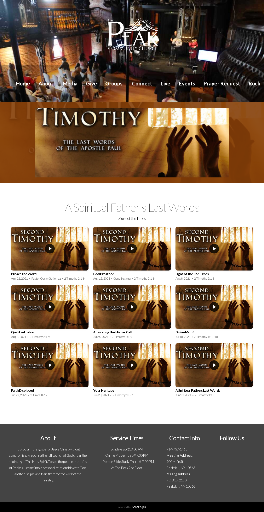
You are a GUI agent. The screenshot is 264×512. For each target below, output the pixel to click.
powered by (132, 507)
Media (70, 83)
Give (91, 83)
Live (165, 83)
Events (187, 83)
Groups (114, 83)
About (46, 83)
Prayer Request (222, 83)
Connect (142, 83)
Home (23, 83)
